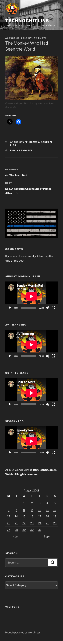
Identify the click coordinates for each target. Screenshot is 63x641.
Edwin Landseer (21, 150)
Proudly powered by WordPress (22, 632)
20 (8, 523)
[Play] (10, 307)
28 (16, 529)
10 (39, 510)
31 (39, 529)
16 (31, 516)
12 (54, 510)
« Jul (15, 536)
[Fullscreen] (53, 307)
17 (39, 516)
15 (24, 516)
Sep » (47, 536)
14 (16, 516)
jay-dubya (40, 38)
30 (32, 529)
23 (32, 523)
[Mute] (47, 307)
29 (24, 529)
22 (24, 523)
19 (54, 516)
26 (55, 523)
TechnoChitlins (27, 20)
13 (8, 516)
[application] (31, 296)
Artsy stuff (19, 142)
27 (8, 529)
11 (47, 510)
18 (47, 516)
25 (47, 523)
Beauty (34, 142)
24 (39, 523)
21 (16, 523)
